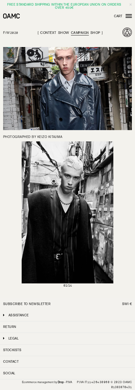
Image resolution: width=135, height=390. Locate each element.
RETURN (9, 327)
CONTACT (11, 362)
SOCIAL (9, 373)
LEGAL (13, 338)
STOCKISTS (12, 350)
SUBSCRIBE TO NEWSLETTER (27, 304)
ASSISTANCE (18, 315)
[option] (67, 216)
